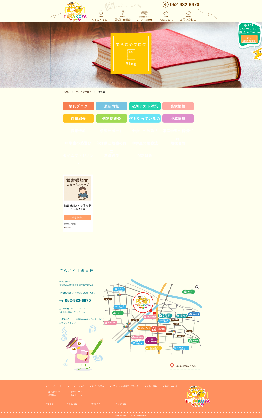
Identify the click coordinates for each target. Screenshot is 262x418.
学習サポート (111, 131)
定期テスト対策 (145, 106)
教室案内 (52, 395)
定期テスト (96, 404)
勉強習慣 (178, 143)
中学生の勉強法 (145, 143)
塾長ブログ (78, 106)
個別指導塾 (111, 118)
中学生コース (76, 395)
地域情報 (178, 118)
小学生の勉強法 (145, 131)
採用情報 (78, 131)
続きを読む (77, 217)
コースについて (76, 386)
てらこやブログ (83, 92)
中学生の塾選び (78, 143)
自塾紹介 (78, 118)
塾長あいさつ (54, 392)
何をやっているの (144, 118)
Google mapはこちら (185, 366)
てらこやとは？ (54, 386)
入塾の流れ (151, 386)
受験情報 (178, 106)
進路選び (111, 155)
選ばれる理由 (97, 386)
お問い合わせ (170, 386)
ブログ (49, 404)
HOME (66, 92)
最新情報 (111, 106)
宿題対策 (144, 155)
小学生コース (76, 392)
